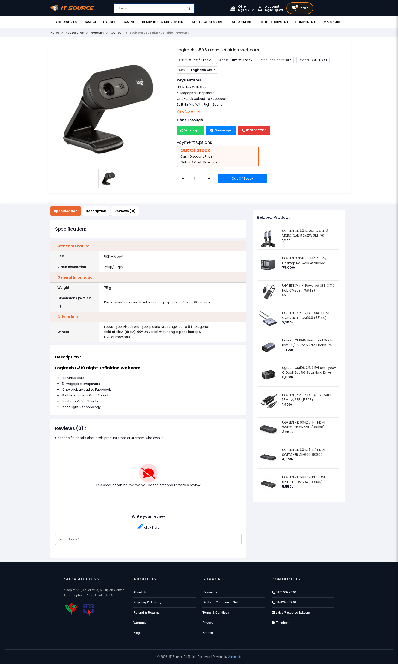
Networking (242, 22)
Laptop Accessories (208, 22)
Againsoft (234, 656)
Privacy (207, 622)
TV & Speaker (332, 22)
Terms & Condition (215, 612)
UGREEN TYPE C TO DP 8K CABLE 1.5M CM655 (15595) (307, 397)
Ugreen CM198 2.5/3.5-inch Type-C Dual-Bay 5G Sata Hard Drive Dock (309, 372)
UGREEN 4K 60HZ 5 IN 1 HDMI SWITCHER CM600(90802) (303, 452)
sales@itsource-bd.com (292, 612)
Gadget (109, 22)
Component (305, 22)
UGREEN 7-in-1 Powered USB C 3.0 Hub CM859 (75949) (308, 288)
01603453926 (285, 602)
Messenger (223, 130)
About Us (140, 592)
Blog (136, 633)
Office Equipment (273, 22)
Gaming (128, 22)
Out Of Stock (242, 178)
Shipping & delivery (147, 602)
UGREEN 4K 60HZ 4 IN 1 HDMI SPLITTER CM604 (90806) (303, 479)
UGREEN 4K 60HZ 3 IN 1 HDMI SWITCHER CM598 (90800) (303, 425)
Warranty (139, 622)
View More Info (188, 111)
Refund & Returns (146, 612)
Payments (209, 592)
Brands (207, 633)
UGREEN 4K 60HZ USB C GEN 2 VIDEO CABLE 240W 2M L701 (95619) (305, 235)
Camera (89, 22)
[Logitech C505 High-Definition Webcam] (108, 106)
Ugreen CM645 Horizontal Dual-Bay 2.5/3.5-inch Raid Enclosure (307, 342)
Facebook (282, 622)
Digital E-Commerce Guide (221, 602)
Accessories (66, 22)
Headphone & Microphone (163, 22)
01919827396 (256, 130)
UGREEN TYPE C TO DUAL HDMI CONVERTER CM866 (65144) (305, 315)
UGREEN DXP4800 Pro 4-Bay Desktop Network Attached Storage (304, 263)
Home (54, 33)
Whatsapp (192, 130)
